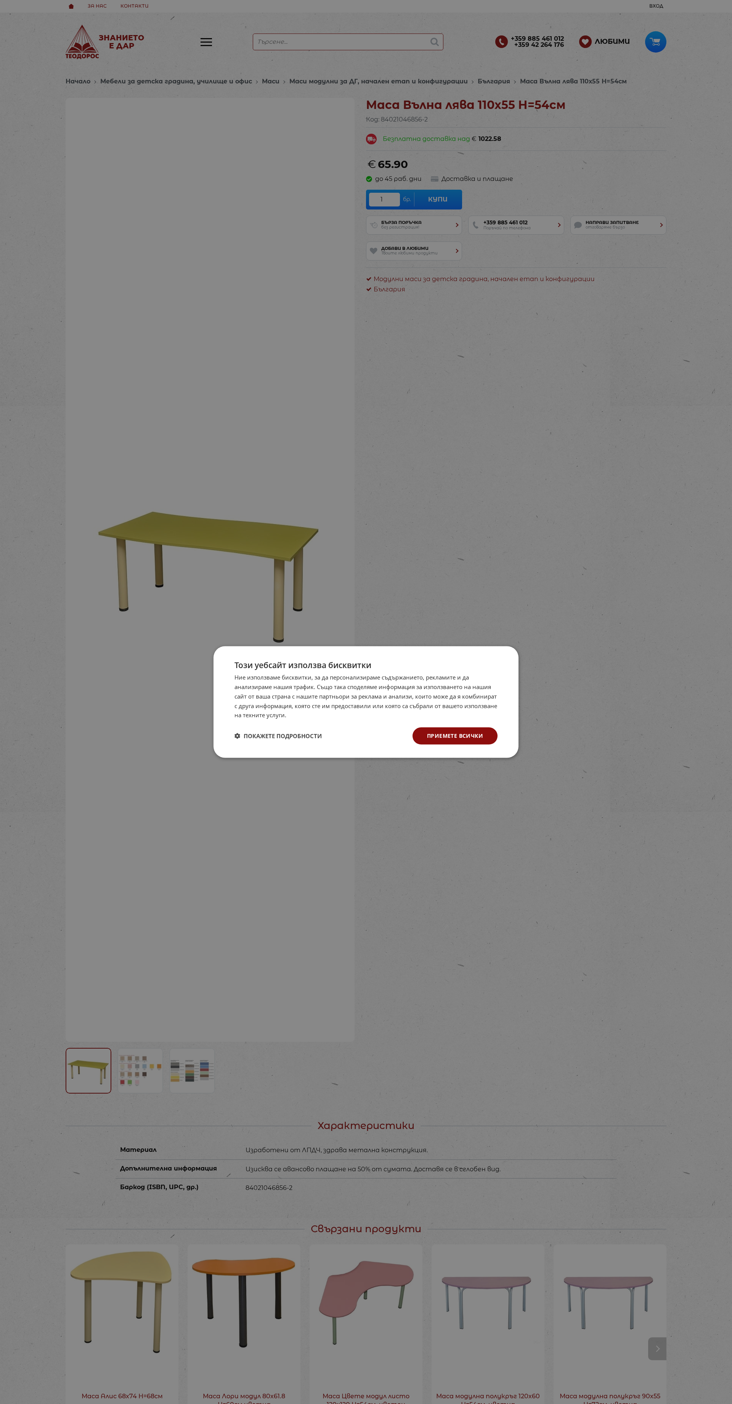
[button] (278, 736)
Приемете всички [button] (455, 735)
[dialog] (366, 702)
